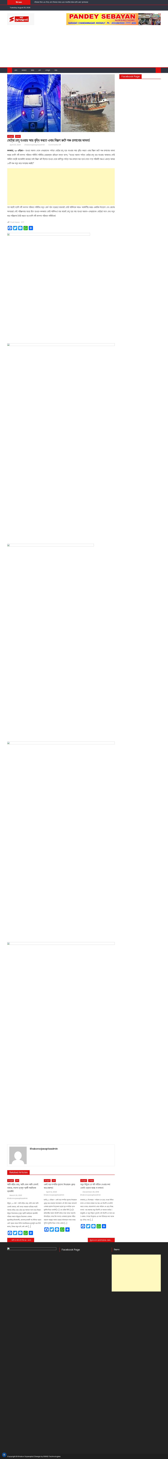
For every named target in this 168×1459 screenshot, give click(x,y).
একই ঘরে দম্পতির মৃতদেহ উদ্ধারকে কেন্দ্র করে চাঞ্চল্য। (59, 1186)
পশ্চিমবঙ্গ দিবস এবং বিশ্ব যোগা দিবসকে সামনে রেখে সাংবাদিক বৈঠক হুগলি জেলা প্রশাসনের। (61, 2)
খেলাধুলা (47, 70)
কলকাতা (24, 70)
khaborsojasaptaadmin (34, 144)
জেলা (15, 70)
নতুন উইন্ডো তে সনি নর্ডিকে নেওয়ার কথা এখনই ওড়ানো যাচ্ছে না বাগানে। (95, 1186)
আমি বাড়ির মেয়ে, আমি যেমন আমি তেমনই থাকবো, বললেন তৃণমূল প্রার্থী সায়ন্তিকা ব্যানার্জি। (22, 1188)
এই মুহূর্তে (10, 136)
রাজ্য (32, 70)
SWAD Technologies (52, 1456)
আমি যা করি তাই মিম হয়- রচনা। (21, 1240)
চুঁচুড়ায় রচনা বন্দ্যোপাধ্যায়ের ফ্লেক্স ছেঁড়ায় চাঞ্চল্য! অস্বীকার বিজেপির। (102, 1240)
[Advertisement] (84, 47)
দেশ (39, 70)
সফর (55, 70)
